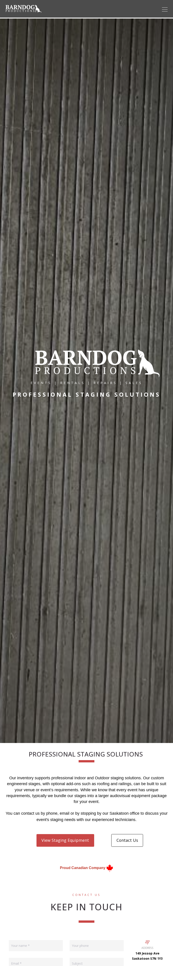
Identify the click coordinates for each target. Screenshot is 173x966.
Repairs (105, 382)
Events (41, 382)
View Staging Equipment (65, 840)
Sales (134, 382)
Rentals (72, 382)
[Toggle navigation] (165, 9)
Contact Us (127, 840)
